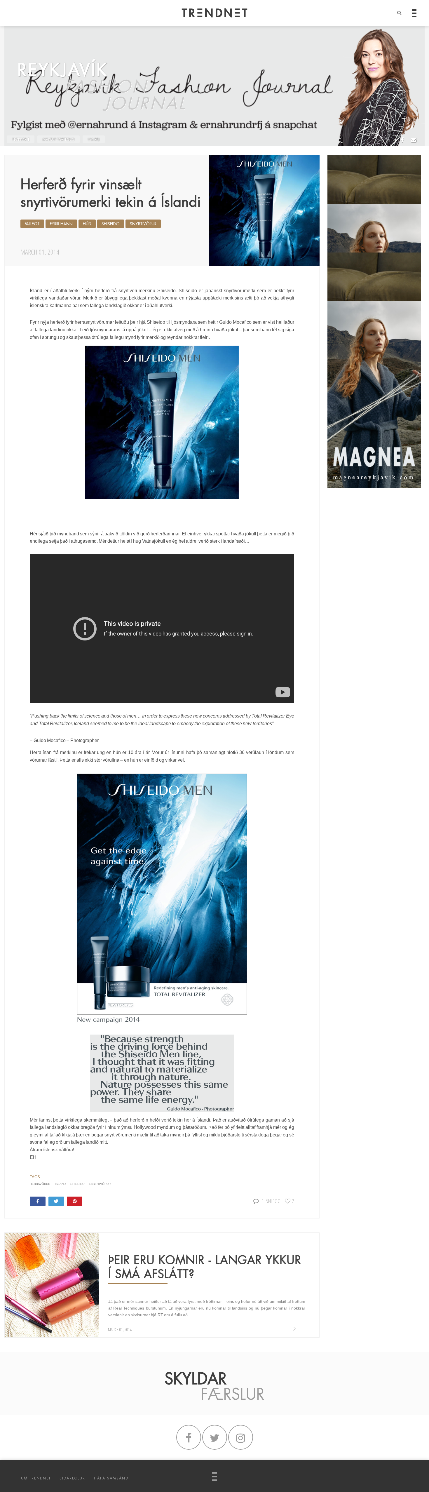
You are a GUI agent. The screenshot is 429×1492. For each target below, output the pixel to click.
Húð (87, 224)
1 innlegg (270, 1201)
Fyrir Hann (61, 224)
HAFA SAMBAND (111, 1478)
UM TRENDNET (36, 1478)
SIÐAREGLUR (72, 1478)
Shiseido (111, 224)
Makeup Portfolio (58, 139)
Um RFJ (94, 139)
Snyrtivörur (143, 224)
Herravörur (40, 1183)
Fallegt (32, 224)
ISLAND (60, 1183)
